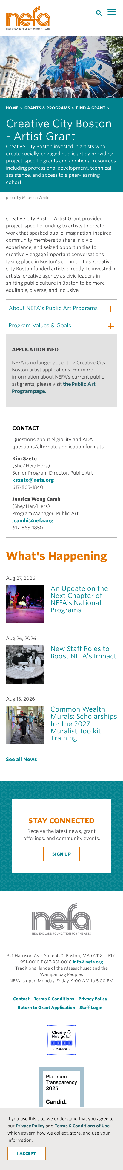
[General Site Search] (99, 12)
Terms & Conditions (54, 999)
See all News (21, 759)
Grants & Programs (47, 108)
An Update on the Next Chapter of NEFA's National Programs (79, 599)
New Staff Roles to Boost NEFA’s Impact (83, 652)
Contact (21, 999)
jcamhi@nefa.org (32, 520)
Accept (27, 1153)
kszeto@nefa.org (33, 480)
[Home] (28, 18)
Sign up (61, 854)
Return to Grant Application (46, 1007)
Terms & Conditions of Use (82, 1125)
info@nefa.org (88, 962)
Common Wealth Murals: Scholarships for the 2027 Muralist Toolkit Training (83, 723)
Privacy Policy (30, 1125)
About (53, 308)
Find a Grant (91, 108)
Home (12, 108)
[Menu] (112, 11)
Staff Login (90, 1007)
